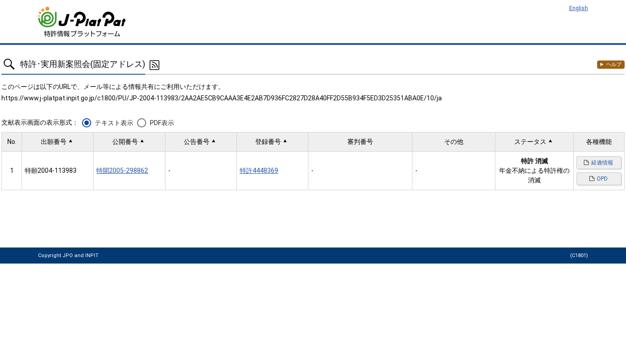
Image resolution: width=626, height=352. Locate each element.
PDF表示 (162, 122)
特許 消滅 (534, 161)
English (578, 8)
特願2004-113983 (51, 170)
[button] (57, 142)
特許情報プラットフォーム (82, 21)
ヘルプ (613, 64)
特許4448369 (259, 170)
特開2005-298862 (122, 170)
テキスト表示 (114, 122)
